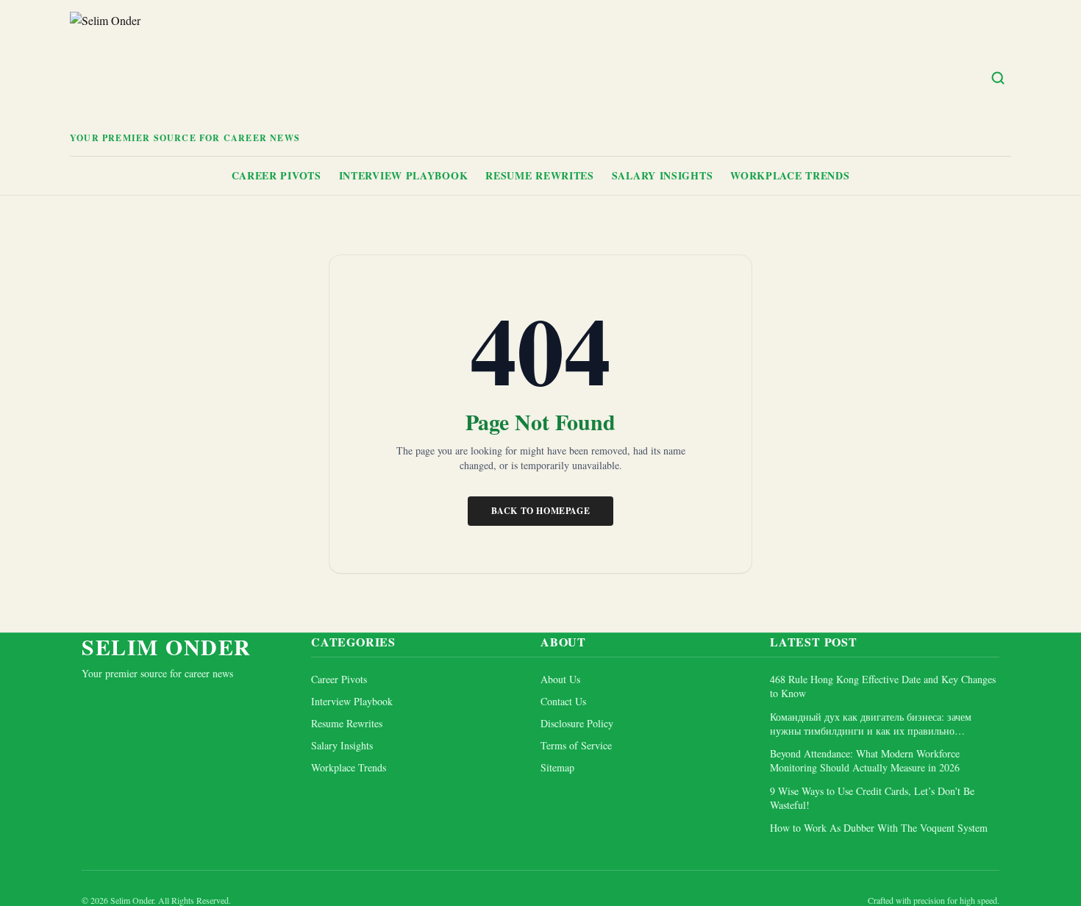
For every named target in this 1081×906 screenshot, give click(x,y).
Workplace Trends (789, 175)
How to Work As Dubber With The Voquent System (879, 828)
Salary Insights (662, 175)
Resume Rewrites (539, 175)
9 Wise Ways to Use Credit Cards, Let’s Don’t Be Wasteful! (872, 798)
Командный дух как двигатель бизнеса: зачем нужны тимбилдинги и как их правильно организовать (870, 724)
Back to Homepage (541, 510)
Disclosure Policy (576, 723)
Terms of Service (576, 745)
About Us (560, 679)
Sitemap (557, 767)
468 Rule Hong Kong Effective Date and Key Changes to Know (883, 686)
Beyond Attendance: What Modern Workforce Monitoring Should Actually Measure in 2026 (865, 760)
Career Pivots (276, 175)
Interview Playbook (403, 175)
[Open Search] (998, 78)
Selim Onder (166, 646)
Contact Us (563, 701)
